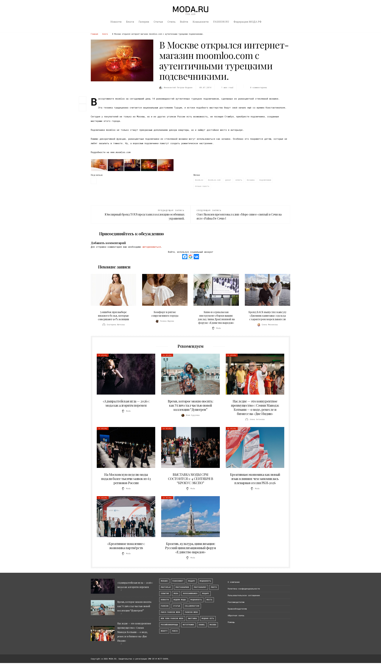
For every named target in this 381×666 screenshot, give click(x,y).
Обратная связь (236, 615)
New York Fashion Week (172, 618)
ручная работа (202, 186)
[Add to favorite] (83, 107)
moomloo (199, 180)
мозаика (251, 180)
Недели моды (180, 600)
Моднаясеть (196, 600)
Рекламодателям (236, 602)
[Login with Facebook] (184, 256)
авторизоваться (151, 246)
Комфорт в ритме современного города (164, 313)
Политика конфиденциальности (244, 588)
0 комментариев (258, 87)
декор (228, 180)
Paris (175, 631)
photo (214, 587)
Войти (184, 21)
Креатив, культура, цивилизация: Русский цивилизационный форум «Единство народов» (190, 547)
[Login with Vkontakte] (196, 256)
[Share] (82, 99)
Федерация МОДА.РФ (247, 21)
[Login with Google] (190, 256)
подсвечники (265, 180)
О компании (234, 582)
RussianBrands (190, 593)
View (112, 290)
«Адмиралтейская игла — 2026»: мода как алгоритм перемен (126, 403)
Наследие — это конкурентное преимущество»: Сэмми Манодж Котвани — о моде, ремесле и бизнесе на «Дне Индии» (255, 407)
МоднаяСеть (205, 581)
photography (200, 587)
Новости (116, 21)
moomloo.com (214, 180)
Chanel (202, 625)
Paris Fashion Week (170, 612)
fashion (164, 606)
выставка (192, 618)
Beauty (164, 631)
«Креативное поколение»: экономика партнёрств (126, 545)
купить (239, 180)
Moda (176, 593)
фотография (188, 625)
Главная (94, 34)
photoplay (166, 587)
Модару (205, 593)
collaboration (192, 606)
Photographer (182, 587)
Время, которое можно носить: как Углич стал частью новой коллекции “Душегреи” (190, 405)
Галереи (144, 21)
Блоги (130, 21)
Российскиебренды (169, 625)
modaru (164, 581)
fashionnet (178, 581)
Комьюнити (201, 21)
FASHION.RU (221, 21)
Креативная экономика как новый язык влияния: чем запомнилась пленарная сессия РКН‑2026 (255, 478)
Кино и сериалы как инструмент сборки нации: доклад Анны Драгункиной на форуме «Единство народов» (216, 317)
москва (213, 625)
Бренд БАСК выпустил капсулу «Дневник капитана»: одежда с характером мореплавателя (267, 315)
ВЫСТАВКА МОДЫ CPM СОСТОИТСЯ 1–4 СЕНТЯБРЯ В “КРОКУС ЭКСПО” (190, 478)
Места (209, 600)
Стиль (171, 21)
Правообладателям (237, 608)
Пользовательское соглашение (244, 595)
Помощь (231, 622)
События (165, 593)
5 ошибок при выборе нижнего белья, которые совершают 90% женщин (113, 315)
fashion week (191, 612)
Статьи (158, 21)
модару (191, 581)
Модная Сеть (208, 618)
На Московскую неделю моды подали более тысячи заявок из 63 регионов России (126, 478)
